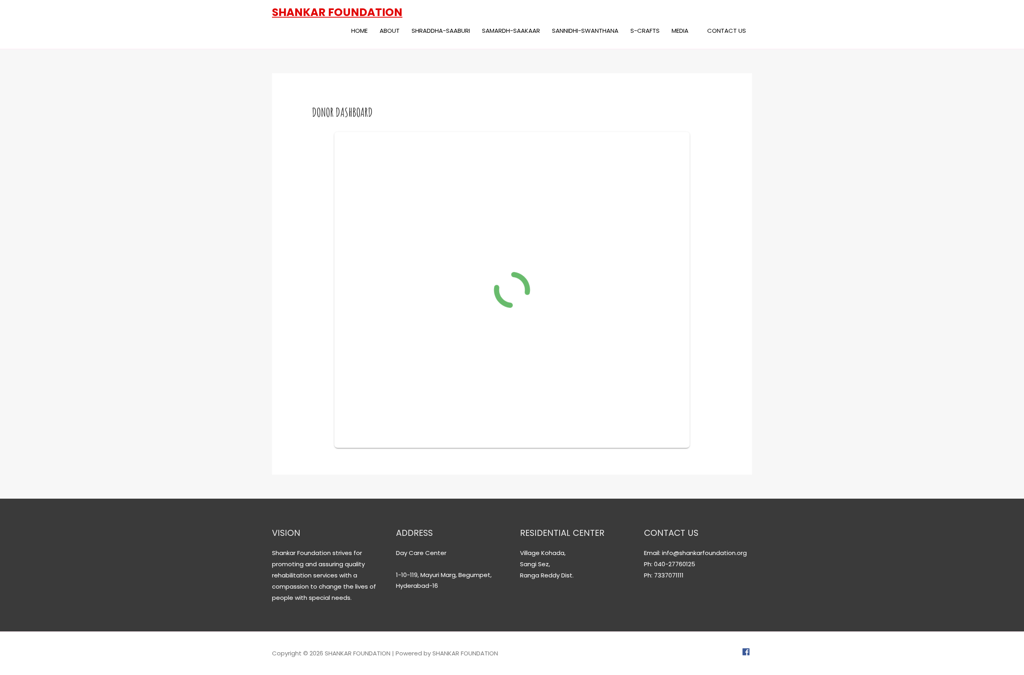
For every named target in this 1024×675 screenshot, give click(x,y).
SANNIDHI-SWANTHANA (585, 30)
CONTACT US (726, 30)
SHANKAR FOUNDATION (337, 12)
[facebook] (747, 652)
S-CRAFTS (645, 30)
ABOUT (390, 30)
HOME (359, 30)
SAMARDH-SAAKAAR (511, 30)
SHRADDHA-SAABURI (441, 30)
